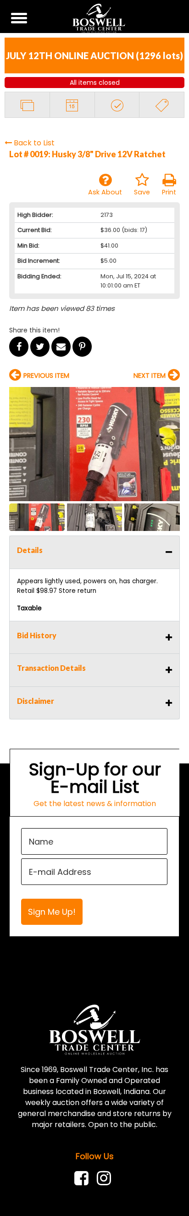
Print (169, 192)
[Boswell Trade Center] (94, 1029)
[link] (83, 1178)
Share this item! (34, 330)
